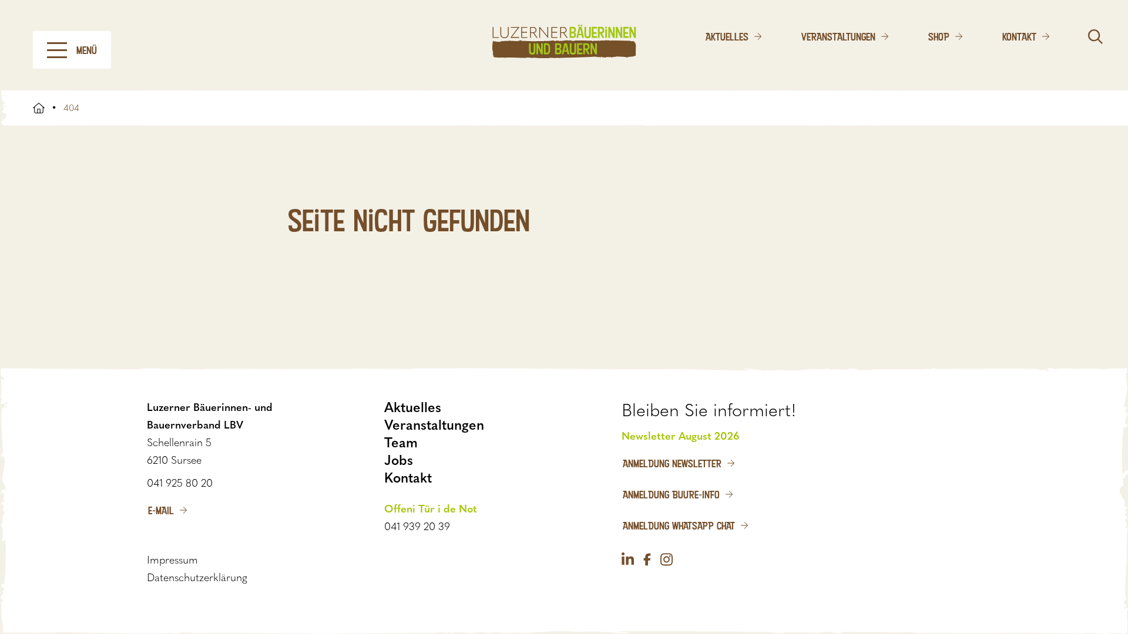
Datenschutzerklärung (197, 577)
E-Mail (161, 510)
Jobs (398, 460)
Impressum (172, 560)
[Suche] (1095, 36)
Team (401, 442)
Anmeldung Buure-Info (671, 494)
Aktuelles (727, 36)
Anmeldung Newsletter (672, 463)
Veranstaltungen (838, 36)
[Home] (564, 41)
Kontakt (1019, 36)
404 (71, 108)
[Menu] (57, 50)
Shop (938, 36)
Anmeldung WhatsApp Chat (679, 525)
